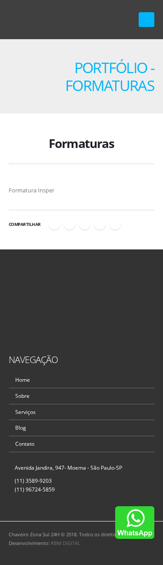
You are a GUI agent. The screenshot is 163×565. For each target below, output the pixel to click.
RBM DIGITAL (65, 543)
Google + (100, 224)
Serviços (25, 411)
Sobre (22, 395)
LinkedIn (85, 224)
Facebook (54, 224)
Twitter (69, 224)
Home (22, 379)
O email (115, 224)
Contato (24, 443)
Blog (20, 427)
